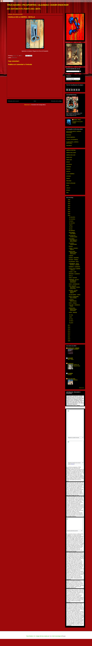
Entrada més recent (13, 101)
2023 (69, 205)
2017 (69, 325)
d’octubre (71, 221)
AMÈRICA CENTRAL (71, 150)
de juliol (71, 226)
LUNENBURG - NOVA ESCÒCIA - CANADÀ (74, 264)
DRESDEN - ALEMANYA (74, 273)
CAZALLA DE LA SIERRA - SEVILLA (74, 269)
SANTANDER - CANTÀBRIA (72, 233)
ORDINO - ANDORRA (74, 257)
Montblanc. (75, 379)
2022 (69, 207)
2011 (69, 337)
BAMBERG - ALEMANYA (74, 266)
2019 (69, 213)
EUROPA (68, 169)
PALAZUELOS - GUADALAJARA (73, 236)
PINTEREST (69, 145)
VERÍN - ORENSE (73, 312)
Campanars (70, 363)
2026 (69, 199)
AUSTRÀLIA (69, 164)
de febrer (71, 320)
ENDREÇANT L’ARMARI (73, 348)
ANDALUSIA (69, 159)
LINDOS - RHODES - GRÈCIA (73, 249)
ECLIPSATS (75, 349)
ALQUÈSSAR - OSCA (74, 261)
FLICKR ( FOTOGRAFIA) (72, 139)
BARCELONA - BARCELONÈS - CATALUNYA (73, 252)
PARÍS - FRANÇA (73, 303)
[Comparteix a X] (28, 55)
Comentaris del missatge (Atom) (38, 104)
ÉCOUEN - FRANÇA (73, 259)
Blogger (63, 636)
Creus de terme (71, 378)
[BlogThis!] (27, 55)
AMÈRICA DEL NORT (71, 152)
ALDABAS (70, 373)
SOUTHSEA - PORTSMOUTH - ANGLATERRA (73, 240)
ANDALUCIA (14, 57)
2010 (69, 338)
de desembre (72, 217)
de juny (71, 228)
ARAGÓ (68, 162)
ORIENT (68, 178)
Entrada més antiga (56, 101)
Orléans (72, 464)
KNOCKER (70, 358)
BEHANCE (68, 135)
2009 (69, 340)
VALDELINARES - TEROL (74, 294)
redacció (68, 187)
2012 (69, 335)
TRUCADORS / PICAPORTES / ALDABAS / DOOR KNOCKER (37, 5)
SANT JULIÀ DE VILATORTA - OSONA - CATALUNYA (74, 287)
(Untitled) (70, 374)
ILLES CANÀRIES (70, 173)
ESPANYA (68, 166)
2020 (69, 211)
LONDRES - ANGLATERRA (73, 300)
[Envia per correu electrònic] (26, 55)
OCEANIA (68, 176)
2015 (69, 329)
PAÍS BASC (68, 180)
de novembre (72, 219)
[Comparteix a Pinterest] (31, 55)
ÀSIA (67, 192)
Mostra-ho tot (81, 387)
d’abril (70, 316)
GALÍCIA (68, 171)
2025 (69, 201)
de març (71, 318)
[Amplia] (82, 437)
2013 (69, 333)
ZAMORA (71, 255)
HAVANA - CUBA (72, 271)
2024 (69, 203)
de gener (71, 322)
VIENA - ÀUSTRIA (73, 277)
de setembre (72, 223)
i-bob (50, 636)
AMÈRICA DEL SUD (70, 155)
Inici (35, 101)
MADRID (71, 246)
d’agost (71, 224)
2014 (69, 331)
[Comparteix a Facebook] (30, 55)
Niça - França (70, 359)
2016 (69, 327)
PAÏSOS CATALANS (70, 183)
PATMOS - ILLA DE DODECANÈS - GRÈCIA (73, 291)
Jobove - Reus (77, 119)
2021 (69, 209)
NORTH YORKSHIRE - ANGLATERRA (74, 297)
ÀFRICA (68, 190)
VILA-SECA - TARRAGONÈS (73, 244)
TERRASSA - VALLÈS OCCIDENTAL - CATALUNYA (74, 281)
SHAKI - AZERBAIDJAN (74, 284)
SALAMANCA (72, 230)
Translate (77, 80)
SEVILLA (71, 275)
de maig (71, 314)
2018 (69, 215)
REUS (67, 185)
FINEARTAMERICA (70, 137)
